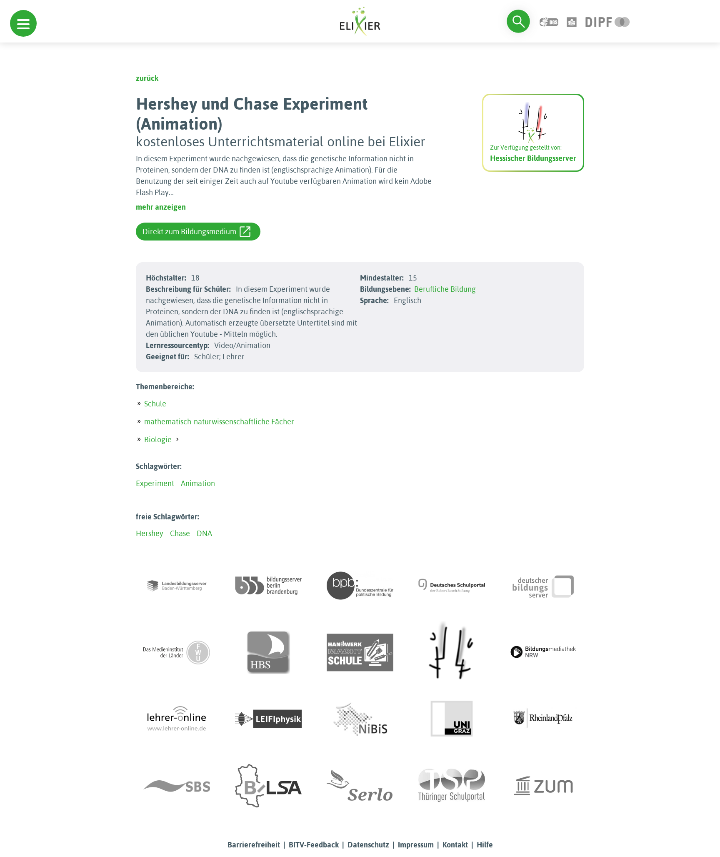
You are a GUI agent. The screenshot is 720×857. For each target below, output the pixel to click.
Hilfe (485, 844)
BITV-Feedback (314, 844)
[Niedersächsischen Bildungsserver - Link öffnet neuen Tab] (360, 719)
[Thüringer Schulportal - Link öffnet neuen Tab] (451, 785)
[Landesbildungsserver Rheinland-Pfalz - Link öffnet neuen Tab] (543, 719)
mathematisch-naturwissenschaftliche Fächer (219, 421)
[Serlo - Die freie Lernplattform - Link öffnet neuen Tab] (360, 785)
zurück (147, 78)
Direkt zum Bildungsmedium (189, 231)
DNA (204, 533)
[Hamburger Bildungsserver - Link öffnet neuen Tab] (268, 652)
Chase (180, 533)
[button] (23, 23)
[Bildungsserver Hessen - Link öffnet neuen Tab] (451, 652)
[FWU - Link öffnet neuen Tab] (176, 652)
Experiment (155, 483)
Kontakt (455, 844)
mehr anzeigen (161, 207)
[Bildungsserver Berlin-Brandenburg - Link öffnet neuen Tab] (268, 585)
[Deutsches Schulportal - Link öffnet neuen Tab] (451, 585)
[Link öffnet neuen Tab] (607, 21)
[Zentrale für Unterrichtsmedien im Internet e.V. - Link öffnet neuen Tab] (543, 785)
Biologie (158, 439)
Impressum (416, 844)
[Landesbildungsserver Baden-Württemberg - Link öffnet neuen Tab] (176, 585)
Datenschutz (368, 844)
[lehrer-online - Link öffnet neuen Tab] (176, 719)
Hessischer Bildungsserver (533, 158)
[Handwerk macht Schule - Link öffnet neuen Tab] (360, 652)
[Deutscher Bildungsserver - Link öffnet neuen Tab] (543, 585)
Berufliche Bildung (445, 289)
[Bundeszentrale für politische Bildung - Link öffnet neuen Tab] (360, 585)
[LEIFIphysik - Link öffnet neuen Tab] (268, 719)
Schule (155, 403)
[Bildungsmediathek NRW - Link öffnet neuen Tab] (543, 652)
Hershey (149, 533)
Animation (198, 483)
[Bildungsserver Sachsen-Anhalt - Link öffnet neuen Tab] (268, 785)
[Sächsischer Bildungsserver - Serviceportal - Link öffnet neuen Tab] (176, 785)
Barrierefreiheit (254, 844)
